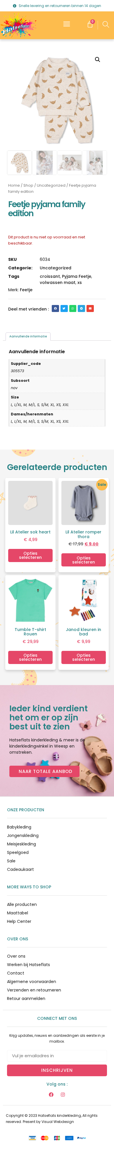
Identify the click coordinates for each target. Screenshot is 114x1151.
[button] (97, 59)
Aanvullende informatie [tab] (28, 336)
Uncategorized (51, 185)
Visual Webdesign (58, 1121)
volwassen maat (57, 282)
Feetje (26, 290)
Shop (28, 185)
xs (79, 282)
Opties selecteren (30, 555)
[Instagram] (63, 1094)
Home (14, 185)
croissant (50, 276)
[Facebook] (51, 1094)
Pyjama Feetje (76, 276)
